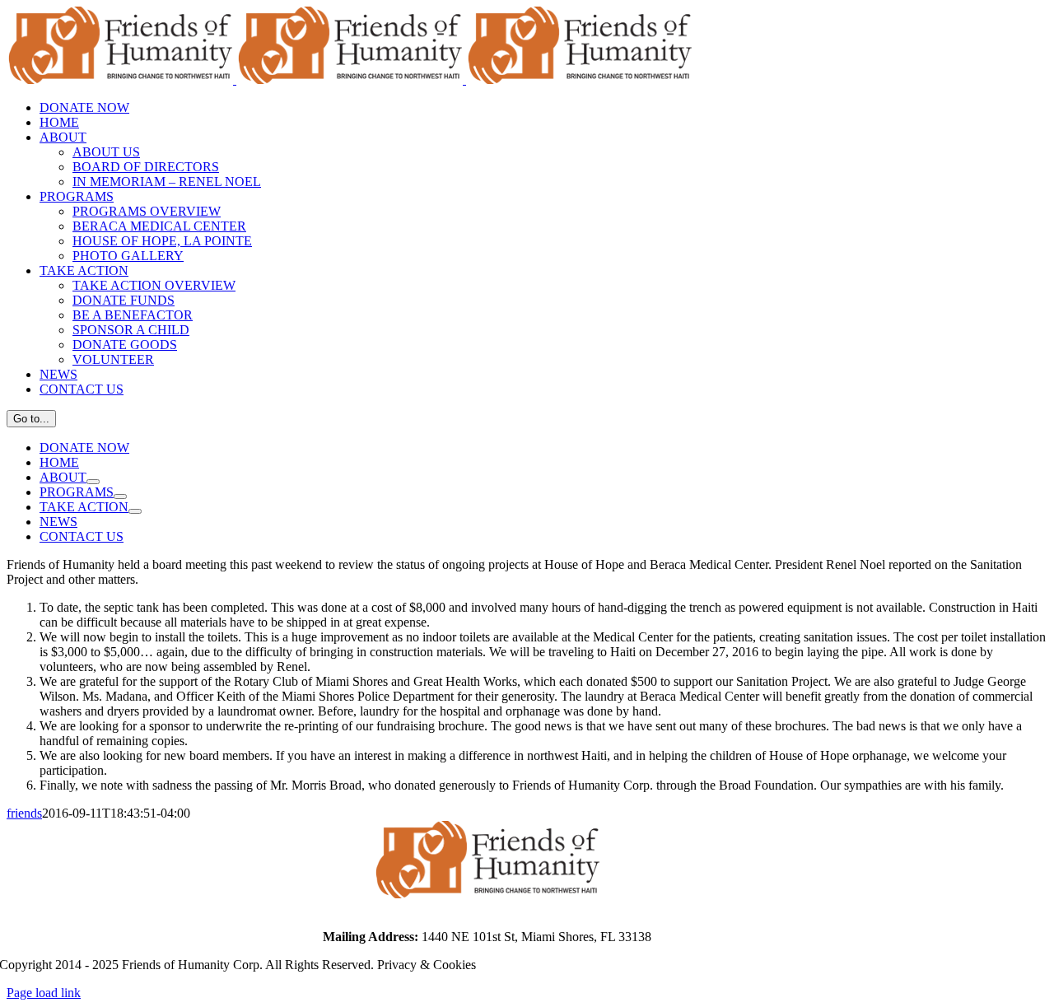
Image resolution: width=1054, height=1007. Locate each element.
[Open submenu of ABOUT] (93, 481)
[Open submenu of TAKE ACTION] (135, 511)
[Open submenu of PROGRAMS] (120, 496)
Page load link (44, 993)
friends (24, 813)
